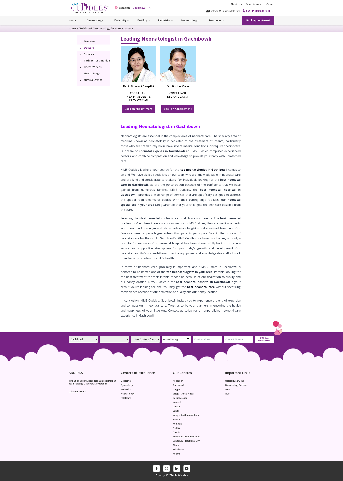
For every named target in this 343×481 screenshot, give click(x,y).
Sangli (176, 411)
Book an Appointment (138, 108)
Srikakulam (178, 449)
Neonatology (127, 393)
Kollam (176, 453)
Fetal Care (126, 398)
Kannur (176, 419)
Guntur (176, 406)
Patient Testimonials (97, 60)
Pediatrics (126, 389)
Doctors (89, 47)
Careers (270, 4)
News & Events (93, 80)
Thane (176, 445)
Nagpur (177, 389)
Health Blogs (92, 73)
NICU (227, 389)
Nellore (176, 428)
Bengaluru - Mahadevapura (186, 436)
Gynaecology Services (236, 385)
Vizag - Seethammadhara (186, 415)
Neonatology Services (107, 28)
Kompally (177, 423)
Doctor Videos (92, 67)
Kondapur (178, 380)
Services (89, 54)
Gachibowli (85, 28)
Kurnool (177, 402)
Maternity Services (234, 380)
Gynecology (127, 385)
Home (72, 20)
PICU (227, 393)
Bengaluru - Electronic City (186, 441)
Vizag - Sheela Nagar (183, 393)
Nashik (176, 432)
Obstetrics (126, 380)
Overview (89, 41)
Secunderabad (180, 398)
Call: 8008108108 (77, 391)
